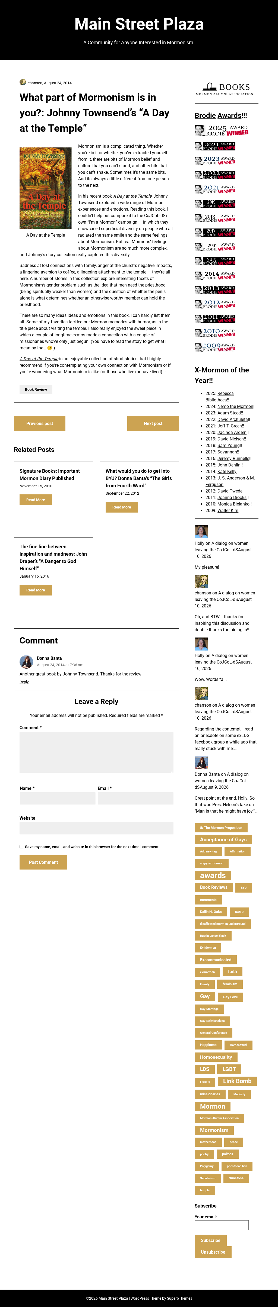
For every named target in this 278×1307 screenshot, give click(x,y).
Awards (229, 115)
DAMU (239, 912)
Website (27, 818)
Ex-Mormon (208, 947)
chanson (203, 592)
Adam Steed (229, 413)
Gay (205, 996)
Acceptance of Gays (223, 839)
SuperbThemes (179, 1298)
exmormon (207, 972)
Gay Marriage (209, 1009)
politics (227, 1154)
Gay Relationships (212, 1021)
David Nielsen (230, 439)
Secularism (208, 1178)
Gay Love (230, 997)
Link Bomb (237, 1081)
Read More (35, 500)
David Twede (229, 491)
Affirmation (237, 851)
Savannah (227, 452)
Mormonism (214, 1130)
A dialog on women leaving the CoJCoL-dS (222, 781)
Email (105, 788)
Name (27, 788)
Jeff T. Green (229, 426)
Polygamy (207, 1166)
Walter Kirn (227, 510)
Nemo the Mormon (235, 406)
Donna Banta (49, 658)
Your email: (206, 1216)
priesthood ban (237, 1166)
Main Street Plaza (139, 24)
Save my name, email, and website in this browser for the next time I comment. (92, 847)
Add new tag (208, 851)
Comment (31, 727)
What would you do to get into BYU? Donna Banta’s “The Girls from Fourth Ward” (139, 478)
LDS (204, 1069)
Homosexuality (216, 1057)
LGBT (229, 1069)
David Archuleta (232, 419)
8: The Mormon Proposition (221, 828)
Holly (199, 543)
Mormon (212, 1106)
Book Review (36, 389)
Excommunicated (215, 959)
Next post (153, 423)
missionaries (210, 1094)
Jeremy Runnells (233, 458)
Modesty (239, 1094)
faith (232, 971)
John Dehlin (229, 465)
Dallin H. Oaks (211, 912)
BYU (244, 888)
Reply (24, 682)
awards (213, 875)
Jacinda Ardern (232, 432)
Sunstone (236, 1178)
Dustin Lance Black (213, 936)
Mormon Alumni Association (219, 1118)
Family (204, 984)
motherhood (208, 1142)
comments (208, 900)
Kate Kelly (226, 471)
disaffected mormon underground (222, 924)
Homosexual (238, 1045)
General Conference (213, 1033)
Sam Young (228, 445)
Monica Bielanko (233, 504)
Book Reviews (214, 887)
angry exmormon (211, 863)
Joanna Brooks (232, 497)
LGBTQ (205, 1082)
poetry (204, 1154)
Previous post (39, 423)
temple (205, 1190)
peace (234, 1142)
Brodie (205, 115)
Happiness (208, 1045)
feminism (230, 984)
